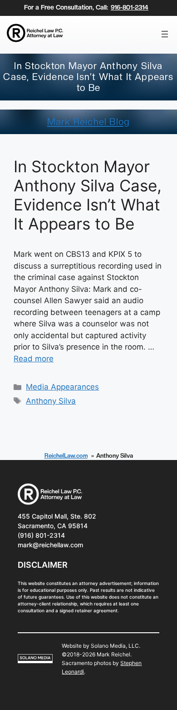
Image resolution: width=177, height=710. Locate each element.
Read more (34, 358)
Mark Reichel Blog (88, 121)
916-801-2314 (129, 7)
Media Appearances (62, 386)
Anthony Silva (51, 400)
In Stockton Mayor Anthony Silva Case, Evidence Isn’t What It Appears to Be (88, 195)
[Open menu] (164, 34)
